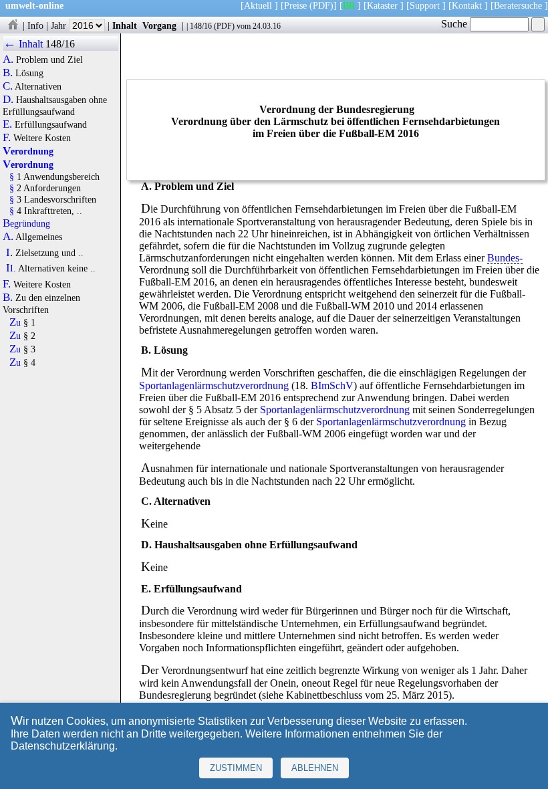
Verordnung (28, 151)
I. (9, 252)
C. (8, 86)
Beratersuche (518, 5)
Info (35, 25)
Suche (455, 23)
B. (8, 73)
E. (7, 124)
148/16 (201, 26)
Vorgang (159, 25)
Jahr (60, 25)
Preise (295, 5)
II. (11, 268)
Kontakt (467, 5)
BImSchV (332, 385)
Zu (15, 322)
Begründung (26, 223)
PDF (224, 26)
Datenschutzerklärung (63, 746)
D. (8, 99)
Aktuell (258, 5)
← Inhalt (23, 43)
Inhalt (124, 25)
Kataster (382, 5)
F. (7, 137)
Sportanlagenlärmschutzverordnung (214, 385)
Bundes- (505, 257)
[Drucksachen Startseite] (12, 25)
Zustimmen (236, 768)
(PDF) (321, 5)
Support (425, 5)
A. (8, 59)
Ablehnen (314, 768)
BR (349, 5)
